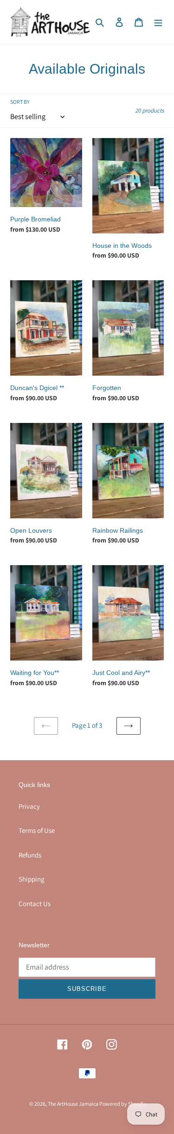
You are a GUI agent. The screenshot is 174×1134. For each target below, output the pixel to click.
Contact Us (35, 903)
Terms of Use (37, 830)
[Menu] (158, 22)
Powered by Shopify (122, 1103)
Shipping (32, 879)
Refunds (30, 854)
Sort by (20, 101)
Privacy (29, 806)
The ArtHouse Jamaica (73, 1103)
